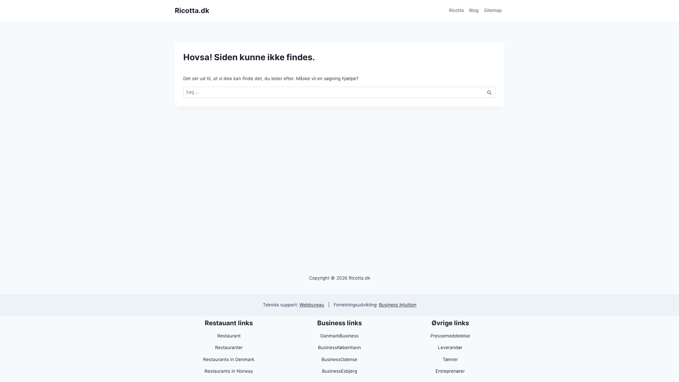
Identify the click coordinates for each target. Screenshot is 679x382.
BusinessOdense (339, 359)
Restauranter (229, 347)
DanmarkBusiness (339, 335)
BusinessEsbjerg (339, 371)
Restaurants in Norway (228, 371)
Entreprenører (450, 371)
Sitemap (493, 10)
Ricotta (456, 10)
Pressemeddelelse (450, 335)
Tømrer (450, 359)
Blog (473, 10)
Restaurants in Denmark (228, 359)
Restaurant (229, 335)
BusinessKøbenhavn (339, 347)
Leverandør (450, 347)
